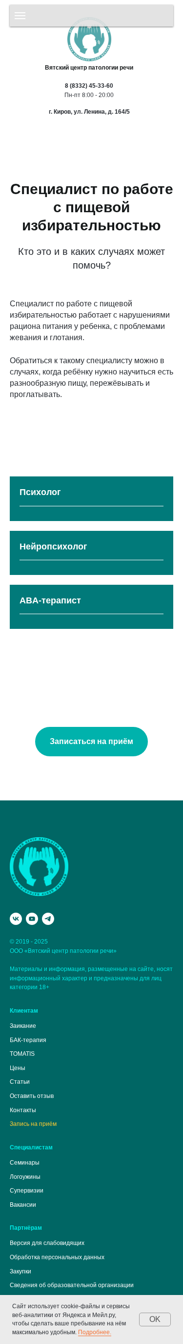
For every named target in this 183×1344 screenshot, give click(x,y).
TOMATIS (22, 1053)
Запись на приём (33, 1123)
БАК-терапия (28, 1040)
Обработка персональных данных (57, 1257)
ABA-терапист (50, 600)
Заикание (23, 1025)
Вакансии (23, 1204)
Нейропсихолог (53, 546)
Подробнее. (94, 1332)
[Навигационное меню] (20, 15)
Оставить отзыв (32, 1096)
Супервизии (26, 1190)
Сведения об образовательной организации (72, 1285)
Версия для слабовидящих (47, 1243)
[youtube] (32, 919)
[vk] (16, 919)
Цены (17, 1068)
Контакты (23, 1110)
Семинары (25, 1162)
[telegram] (48, 919)
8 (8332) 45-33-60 (89, 85)
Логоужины (25, 1176)
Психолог (40, 492)
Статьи (20, 1081)
